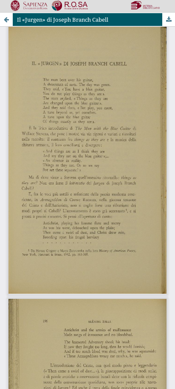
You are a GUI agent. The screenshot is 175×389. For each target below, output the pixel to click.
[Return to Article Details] (6, 19)
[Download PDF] (168, 19)
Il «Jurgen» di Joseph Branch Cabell (62, 19)
